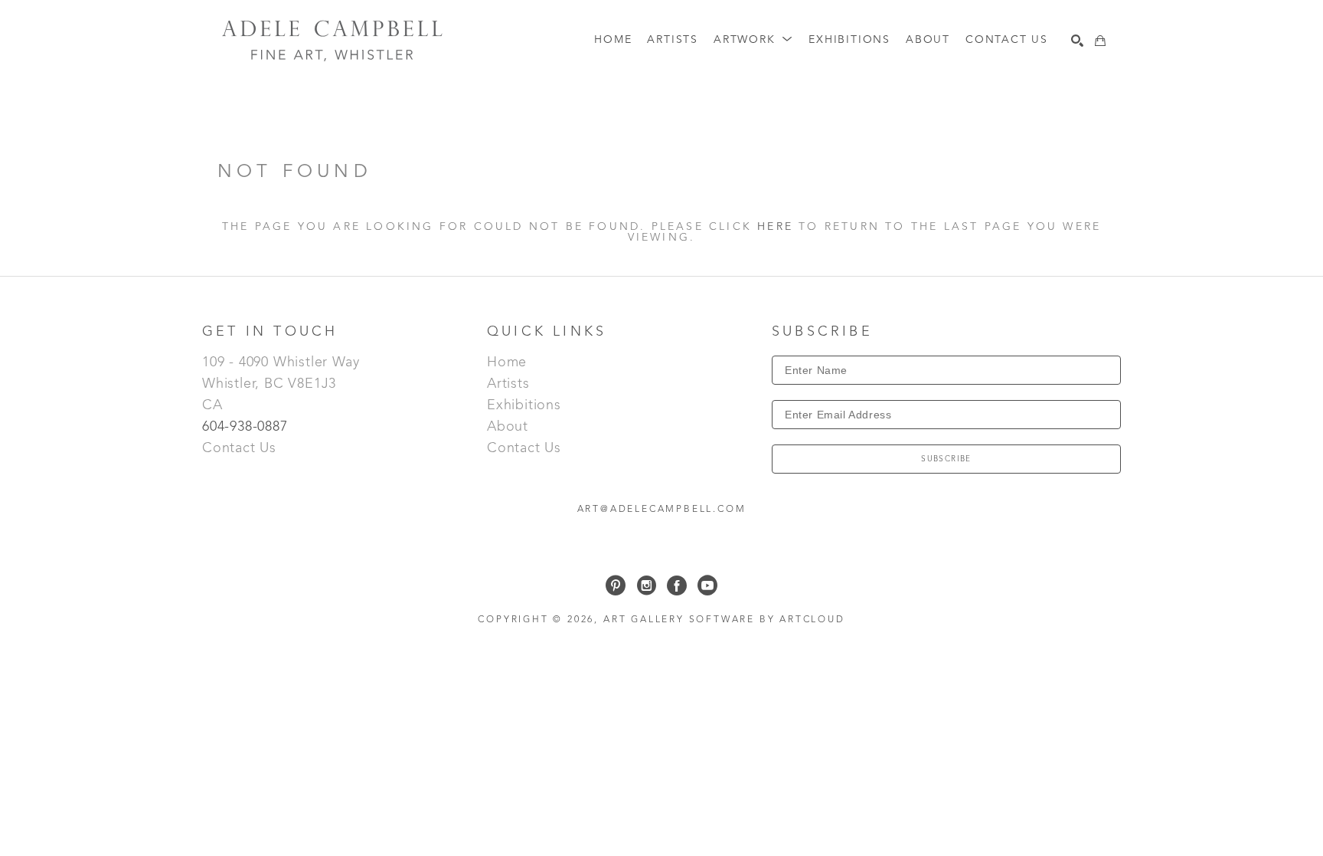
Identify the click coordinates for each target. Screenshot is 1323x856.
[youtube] (707, 585)
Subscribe (946, 459)
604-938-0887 (247, 427)
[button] (753, 40)
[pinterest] (616, 585)
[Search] (1077, 40)
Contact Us (239, 448)
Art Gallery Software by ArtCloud (724, 620)
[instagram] (646, 585)
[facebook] (677, 585)
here (775, 226)
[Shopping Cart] (1100, 40)
